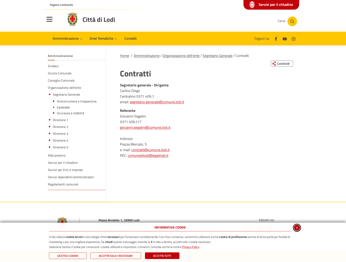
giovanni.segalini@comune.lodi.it (145, 127)
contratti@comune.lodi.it (150, 150)
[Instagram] (293, 38)
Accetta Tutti (162, 256)
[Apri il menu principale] (54, 22)
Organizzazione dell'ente (181, 55)
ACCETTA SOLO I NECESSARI (116, 256)
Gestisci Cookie (67, 256)
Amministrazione (147, 55)
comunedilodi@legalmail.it (148, 155)
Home (124, 55)
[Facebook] (276, 38)
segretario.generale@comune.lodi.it (157, 102)
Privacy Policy (190, 247)
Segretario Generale (217, 55)
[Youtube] (284, 38)
